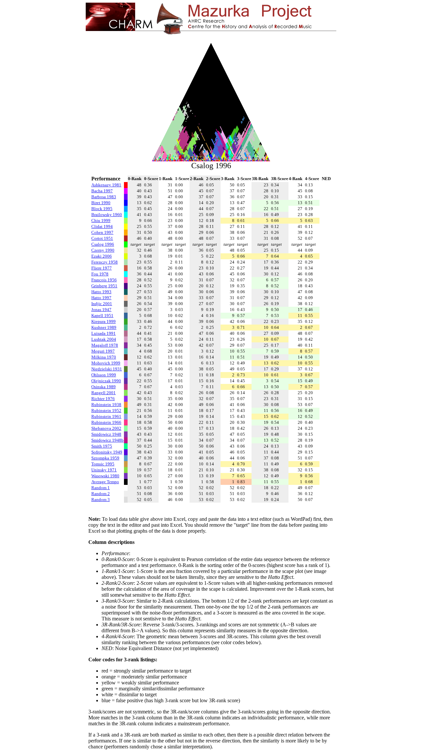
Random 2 (100, 493)
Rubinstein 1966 (106, 422)
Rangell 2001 (103, 392)
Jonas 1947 (101, 309)
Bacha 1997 (102, 190)
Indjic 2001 (101, 303)
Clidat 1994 (102, 226)
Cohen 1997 (102, 232)
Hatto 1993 (101, 291)
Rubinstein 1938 (106, 404)
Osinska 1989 (103, 386)
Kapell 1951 (102, 315)
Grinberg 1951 (104, 285)
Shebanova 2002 (106, 428)
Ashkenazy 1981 (106, 184)
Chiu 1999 (100, 220)
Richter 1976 (103, 398)
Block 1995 (101, 208)
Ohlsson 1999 (103, 374)
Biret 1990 (100, 202)
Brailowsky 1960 (106, 214)
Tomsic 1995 (102, 463)
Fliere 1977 (101, 268)
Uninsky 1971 (104, 469)
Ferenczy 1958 (104, 262)
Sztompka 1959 (105, 458)
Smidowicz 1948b (107, 440)
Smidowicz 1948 (106, 434)
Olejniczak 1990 (106, 380)
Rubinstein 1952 (106, 410)
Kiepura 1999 (103, 321)
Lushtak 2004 (103, 339)
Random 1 (100, 487)
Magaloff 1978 (104, 345)
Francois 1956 (104, 279)
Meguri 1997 (103, 351)
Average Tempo (105, 481)
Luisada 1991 (103, 333)
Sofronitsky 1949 (106, 452)
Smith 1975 (101, 446)
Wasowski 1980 (105, 475)
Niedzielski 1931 (106, 368)
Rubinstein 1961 (106, 416)
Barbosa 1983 (103, 196)
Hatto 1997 (101, 297)
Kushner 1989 (103, 327)
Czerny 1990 (102, 250)
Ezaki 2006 (101, 256)
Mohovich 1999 (105, 363)
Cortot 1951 (102, 238)
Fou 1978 (99, 273)
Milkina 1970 (103, 357)
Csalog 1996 (102, 244)
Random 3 (100, 499)
